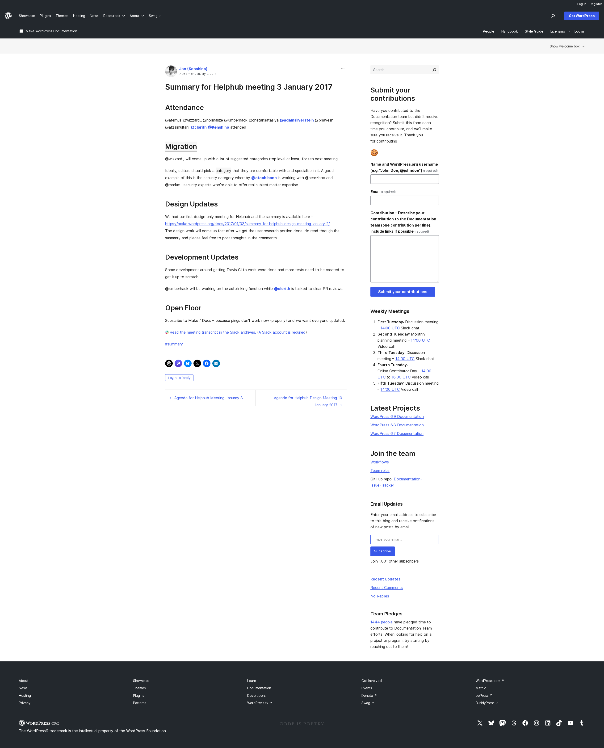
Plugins (138, 695)
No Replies (379, 596)
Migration (181, 146)
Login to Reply (179, 377)
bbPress (484, 695)
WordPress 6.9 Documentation (397, 416)
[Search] (434, 69)
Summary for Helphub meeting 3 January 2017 (249, 87)
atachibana (264, 177)
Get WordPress (582, 16)
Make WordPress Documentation (51, 31)
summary (174, 344)
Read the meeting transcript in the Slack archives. (213, 332)
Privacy (24, 703)
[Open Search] (553, 16)
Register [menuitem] (596, 4)
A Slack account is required (282, 332)
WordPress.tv (259, 703)
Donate (369, 695)
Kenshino (218, 127)
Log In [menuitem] (581, 4)
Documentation (259, 688)
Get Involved (371, 681)
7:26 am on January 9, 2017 (197, 74)
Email (383, 191)
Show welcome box (565, 46)
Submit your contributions (402, 291)
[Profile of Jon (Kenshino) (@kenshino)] (171, 72)
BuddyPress (487, 703)
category (223, 170)
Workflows (379, 462)
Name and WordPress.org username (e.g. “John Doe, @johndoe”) (404, 167)
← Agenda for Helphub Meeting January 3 (206, 397)
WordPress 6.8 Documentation (397, 425)
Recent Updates (385, 579)
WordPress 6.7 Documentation (397, 433)
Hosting (25, 695)
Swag (367, 703)
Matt (481, 688)
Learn (251, 681)
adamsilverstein (297, 120)
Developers (256, 695)
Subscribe (382, 551)
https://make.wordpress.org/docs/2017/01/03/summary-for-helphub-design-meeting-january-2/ (247, 223)
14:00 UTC (390, 328)
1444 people (381, 622)
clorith (198, 127)
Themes (139, 688)
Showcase (141, 681)
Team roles (380, 470)
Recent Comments (386, 587)
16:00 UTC (401, 377)
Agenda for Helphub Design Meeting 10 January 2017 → (308, 401)
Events (366, 688)
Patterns (139, 703)
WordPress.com (490, 681)
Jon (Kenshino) (193, 68)
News (23, 688)
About (23, 681)
